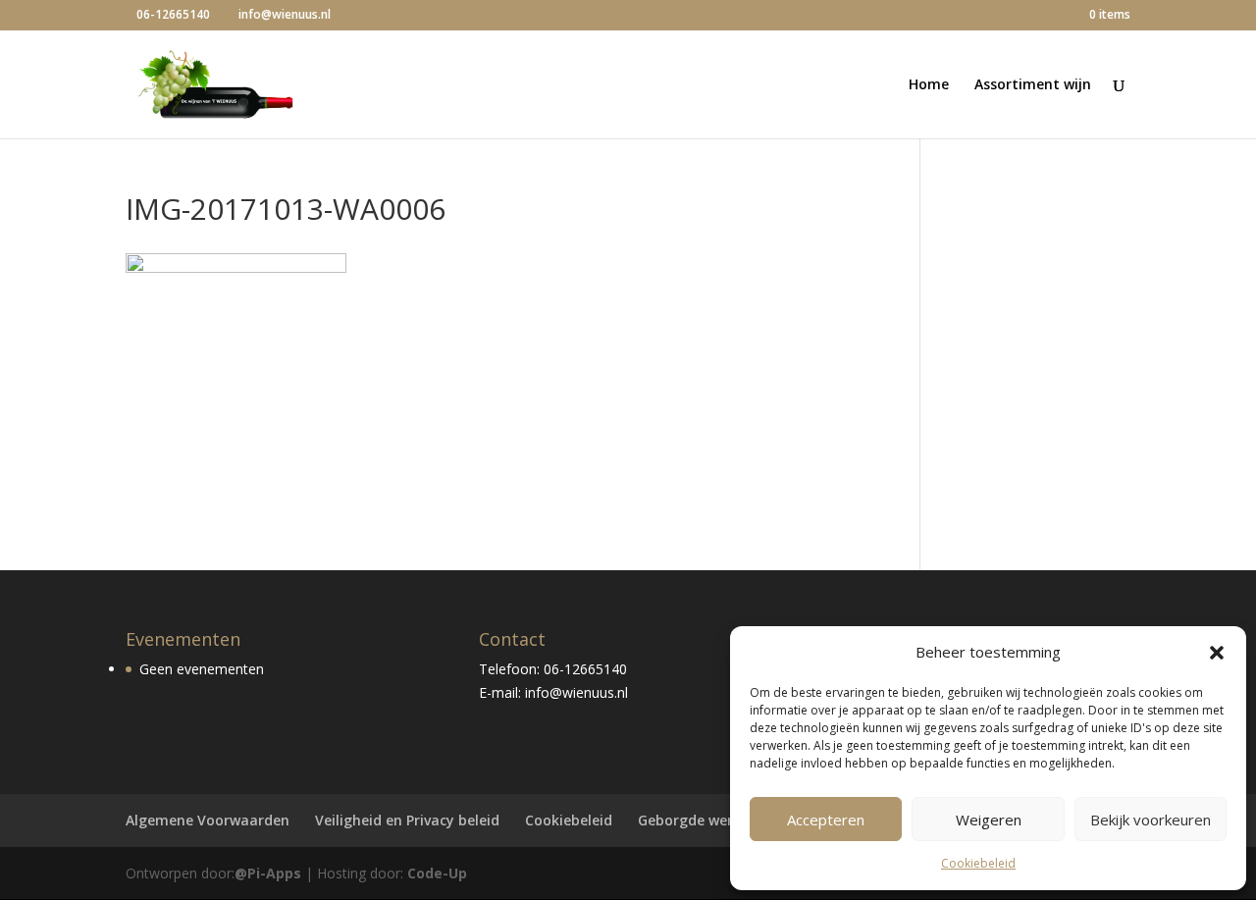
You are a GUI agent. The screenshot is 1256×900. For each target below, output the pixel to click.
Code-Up (437, 873)
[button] (1217, 652)
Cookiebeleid (978, 863)
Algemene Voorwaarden (207, 820)
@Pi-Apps (268, 873)
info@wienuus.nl (576, 692)
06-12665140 (173, 14)
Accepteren (825, 819)
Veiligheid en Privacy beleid (407, 820)
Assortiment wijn (1032, 85)
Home (929, 85)
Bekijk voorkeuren (1150, 819)
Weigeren (988, 819)
